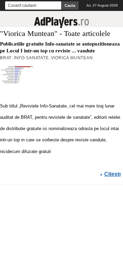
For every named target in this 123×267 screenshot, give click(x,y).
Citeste (113, 174)
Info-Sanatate (31, 58)
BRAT (6, 58)
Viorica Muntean (72, 58)
